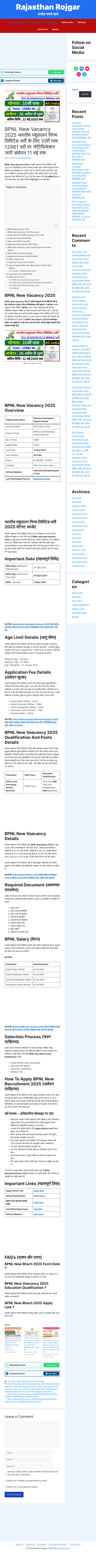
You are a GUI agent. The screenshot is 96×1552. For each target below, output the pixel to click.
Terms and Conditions (57, 1544)
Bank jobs (82, 22)
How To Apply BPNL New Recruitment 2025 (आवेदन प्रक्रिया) (30, 266)
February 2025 (79, 550)
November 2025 (79, 518)
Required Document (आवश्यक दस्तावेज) (23, 256)
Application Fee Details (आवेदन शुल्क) (22, 244)
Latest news (40, 1389)
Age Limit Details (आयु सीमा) (19, 241)
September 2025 (80, 526)
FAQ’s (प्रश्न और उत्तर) (17, 277)
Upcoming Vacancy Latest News (39, 1391)
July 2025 (76, 534)
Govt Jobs (35, 22)
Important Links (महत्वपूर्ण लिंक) (20, 274)
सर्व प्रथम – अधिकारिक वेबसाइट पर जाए (24, 271)
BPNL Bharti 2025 (14, 1384)
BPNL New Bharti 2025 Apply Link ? (26, 285)
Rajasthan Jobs (50, 22)
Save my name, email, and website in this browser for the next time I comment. (32, 1473)
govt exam (9, 1389)
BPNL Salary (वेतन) (16, 259)
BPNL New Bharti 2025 (31, 1384)
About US (19, 1544)
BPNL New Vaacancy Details (20, 253)
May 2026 (76, 502)
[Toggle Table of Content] (55, 226)
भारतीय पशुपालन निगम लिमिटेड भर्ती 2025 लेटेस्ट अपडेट (26, 235)
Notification (39, 1196)
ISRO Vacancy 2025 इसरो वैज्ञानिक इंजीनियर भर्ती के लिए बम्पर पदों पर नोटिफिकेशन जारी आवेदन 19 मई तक (13, 1342)
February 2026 (79, 506)
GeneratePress (63, 1548)
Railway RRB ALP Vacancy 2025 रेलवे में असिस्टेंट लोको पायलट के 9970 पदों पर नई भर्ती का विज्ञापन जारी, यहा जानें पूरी (81, 353)
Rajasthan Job (51, 1389)
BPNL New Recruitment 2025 (25, 1386)
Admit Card (42, 29)
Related (16, 288)
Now (38, 1191)
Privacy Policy (75, 1544)
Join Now (57, 72)
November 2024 (79, 562)
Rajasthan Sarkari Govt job (15, 1391)
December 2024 (79, 558)
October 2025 (78, 522)
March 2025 (77, 546)
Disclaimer (41, 1544)
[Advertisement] (32, 51)
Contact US (30, 1544)
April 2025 (76, 542)
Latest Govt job (28, 1389)
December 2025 (79, 514)
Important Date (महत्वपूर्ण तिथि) (19, 238)
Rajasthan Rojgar (48, 7)
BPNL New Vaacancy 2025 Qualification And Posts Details (29, 248)
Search (75, 89)
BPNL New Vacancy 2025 (18, 229)
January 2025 (78, 554)
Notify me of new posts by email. (22, 1487)
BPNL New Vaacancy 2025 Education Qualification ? (33, 283)
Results (55, 29)
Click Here (38, 1202)
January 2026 (78, 510)
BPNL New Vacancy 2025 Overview (23, 232)
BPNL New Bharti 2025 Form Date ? (26, 280)
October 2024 (78, 566)
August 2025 (78, 530)
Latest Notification (18, 22)
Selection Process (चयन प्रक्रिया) (21, 262)
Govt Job (17, 1389)
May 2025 (76, 538)
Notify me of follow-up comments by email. (27, 1480)
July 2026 (76, 498)
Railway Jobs (67, 22)
